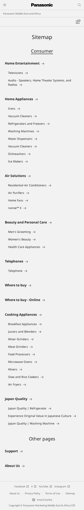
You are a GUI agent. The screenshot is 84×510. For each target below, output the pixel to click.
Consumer (42, 51)
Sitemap (70, 493)
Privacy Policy (32, 493)
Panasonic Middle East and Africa (22, 13)
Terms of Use (52, 493)
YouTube (43, 486)
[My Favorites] (77, 21)
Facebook (19, 486)
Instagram (60, 486)
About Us (14, 493)
